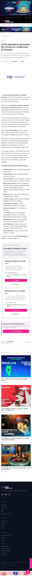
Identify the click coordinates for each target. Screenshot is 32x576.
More (28, 352)
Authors (3, 537)
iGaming (23, 24)
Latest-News (16, 24)
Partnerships (4, 507)
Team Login (4, 555)
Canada (22, 61)
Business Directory (5, 513)
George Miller (14, 61)
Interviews (3, 504)
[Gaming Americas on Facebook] (2, 494)
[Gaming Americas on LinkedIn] (6, 494)
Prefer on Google (17, 331)
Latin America (4, 521)
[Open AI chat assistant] (28, 572)
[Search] (26, 21)
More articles (28, 342)
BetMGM (9, 24)
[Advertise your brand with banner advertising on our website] (16, 573)
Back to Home (6, 36)
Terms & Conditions (6, 548)
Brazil (3, 24)
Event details (15, 284)
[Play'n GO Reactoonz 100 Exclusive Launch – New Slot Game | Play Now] (16, 29)
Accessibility (4, 553)
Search (3, 539)
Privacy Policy (4, 546)
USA (2, 511)
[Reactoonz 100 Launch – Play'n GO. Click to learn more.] (16, 8)
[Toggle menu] (29, 21)
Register (17, 280)
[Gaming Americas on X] (9, 494)
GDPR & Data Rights (6, 550)
